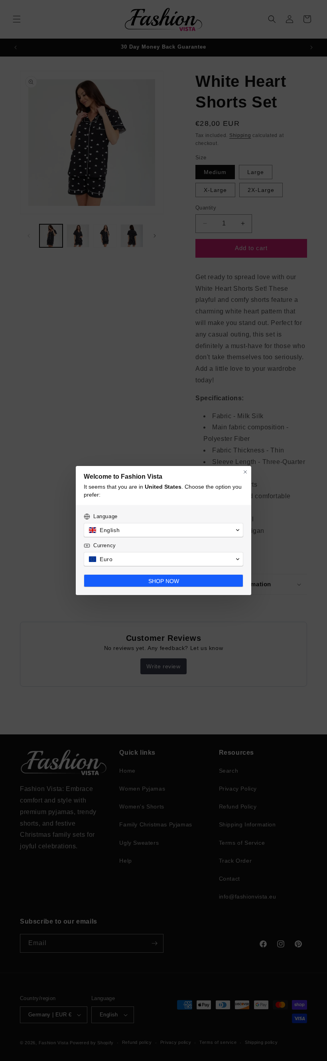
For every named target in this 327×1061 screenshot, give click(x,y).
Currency (104, 545)
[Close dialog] (245, 472)
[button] (163, 530)
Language (105, 516)
